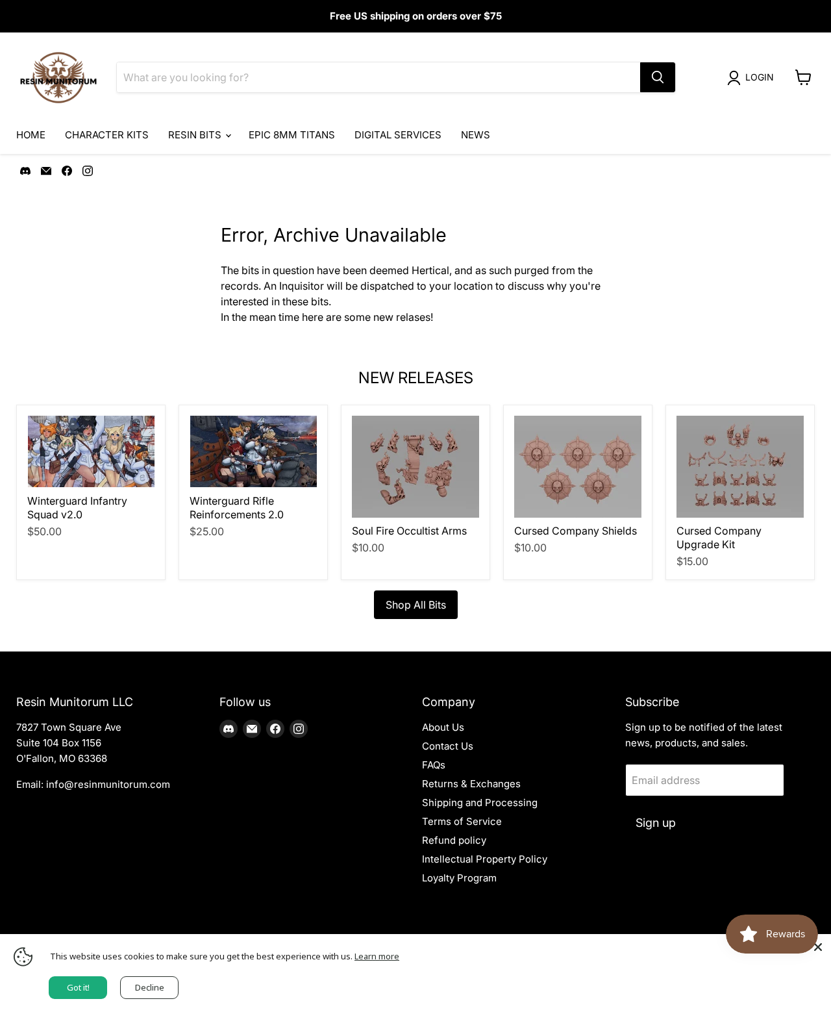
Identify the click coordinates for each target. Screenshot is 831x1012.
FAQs (433, 765)
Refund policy (454, 840)
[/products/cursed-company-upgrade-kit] (740, 467)
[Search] (657, 77)
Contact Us (447, 746)
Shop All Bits (416, 604)
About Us (443, 727)
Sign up (656, 822)
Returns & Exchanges (471, 784)
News (475, 135)
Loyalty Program (459, 878)
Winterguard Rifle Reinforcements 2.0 (237, 507)
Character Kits (107, 135)
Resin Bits (196, 135)
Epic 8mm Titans (292, 135)
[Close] (818, 947)
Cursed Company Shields (575, 530)
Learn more (376, 956)
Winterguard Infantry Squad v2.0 (77, 507)
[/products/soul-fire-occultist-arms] (415, 467)
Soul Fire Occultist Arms (409, 530)
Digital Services (397, 135)
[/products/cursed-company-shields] (577, 467)
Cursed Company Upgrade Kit (719, 537)
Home (30, 135)
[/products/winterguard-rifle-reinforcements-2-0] (253, 451)
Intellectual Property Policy (484, 859)
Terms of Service (462, 821)
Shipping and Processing (480, 802)
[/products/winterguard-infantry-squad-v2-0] (91, 451)
